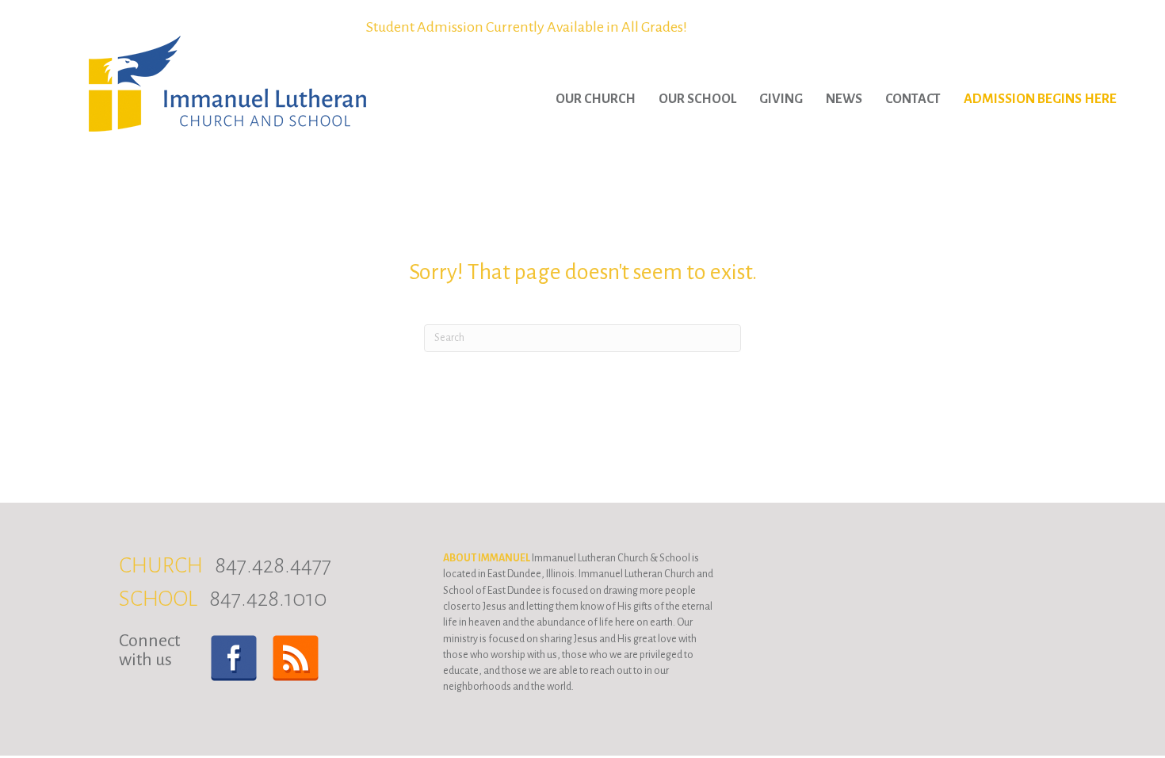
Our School (697, 99)
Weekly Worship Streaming (526, 27)
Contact (913, 99)
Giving (781, 99)
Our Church (596, 99)
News (844, 99)
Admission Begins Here (1040, 99)
